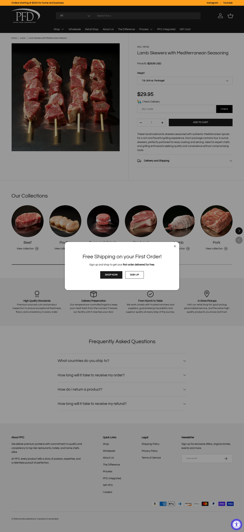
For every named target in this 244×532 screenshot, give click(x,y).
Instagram (212, 3)
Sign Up (134, 274)
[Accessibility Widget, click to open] (236, 524)
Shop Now (111, 274)
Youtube (228, 3)
